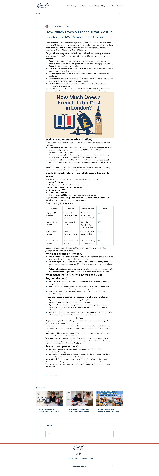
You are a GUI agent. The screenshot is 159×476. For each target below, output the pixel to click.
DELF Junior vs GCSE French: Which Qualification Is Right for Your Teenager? (49, 410)
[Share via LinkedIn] (55, 375)
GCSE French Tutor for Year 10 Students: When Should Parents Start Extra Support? (79, 410)
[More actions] (112, 26)
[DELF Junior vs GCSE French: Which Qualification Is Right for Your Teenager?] (49, 398)
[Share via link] (60, 375)
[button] (120, 13)
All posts (38, 13)
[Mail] (80, 453)
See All (121, 387)
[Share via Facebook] (46, 375)
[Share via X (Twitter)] (51, 375)
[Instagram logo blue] (77, 454)
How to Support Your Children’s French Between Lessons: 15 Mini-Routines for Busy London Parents (108, 410)
